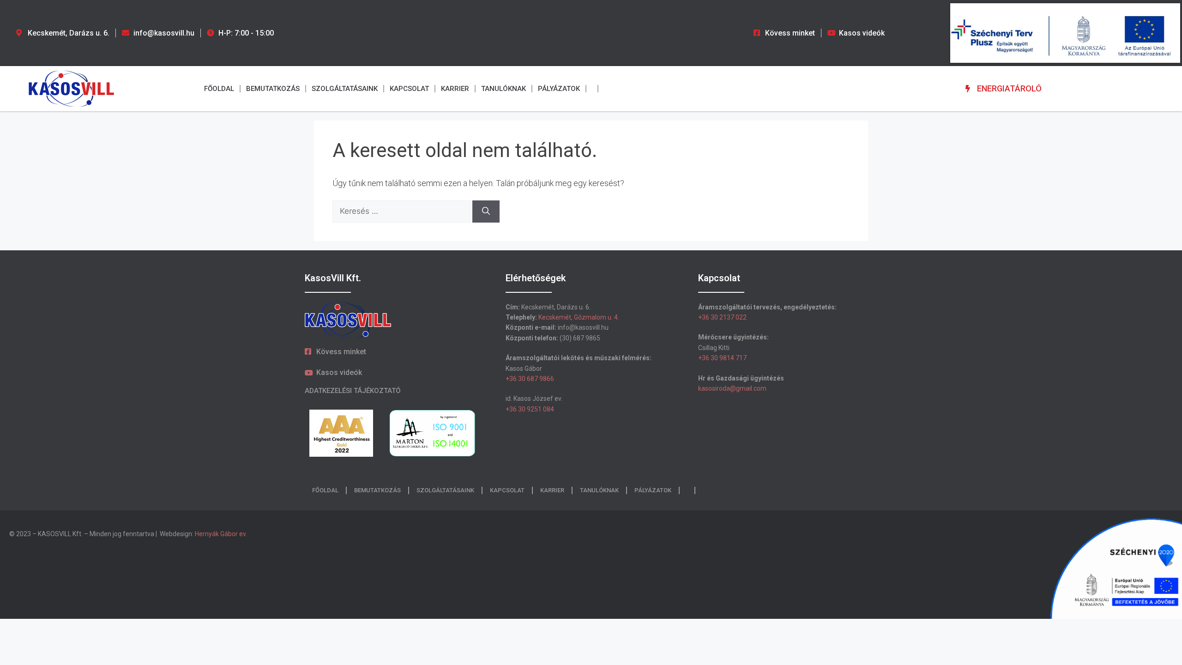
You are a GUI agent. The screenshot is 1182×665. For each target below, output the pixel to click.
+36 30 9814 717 (722, 358)
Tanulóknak (503, 89)
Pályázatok (559, 89)
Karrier (455, 89)
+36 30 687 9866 (530, 378)
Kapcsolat (409, 89)
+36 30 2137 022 (722, 317)
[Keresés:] (402, 211)
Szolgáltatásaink (345, 89)
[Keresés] (486, 211)
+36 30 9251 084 (530, 409)
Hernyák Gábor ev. (221, 534)
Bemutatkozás (273, 89)
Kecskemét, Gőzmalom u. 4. (578, 317)
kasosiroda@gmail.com (732, 388)
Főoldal (219, 89)
